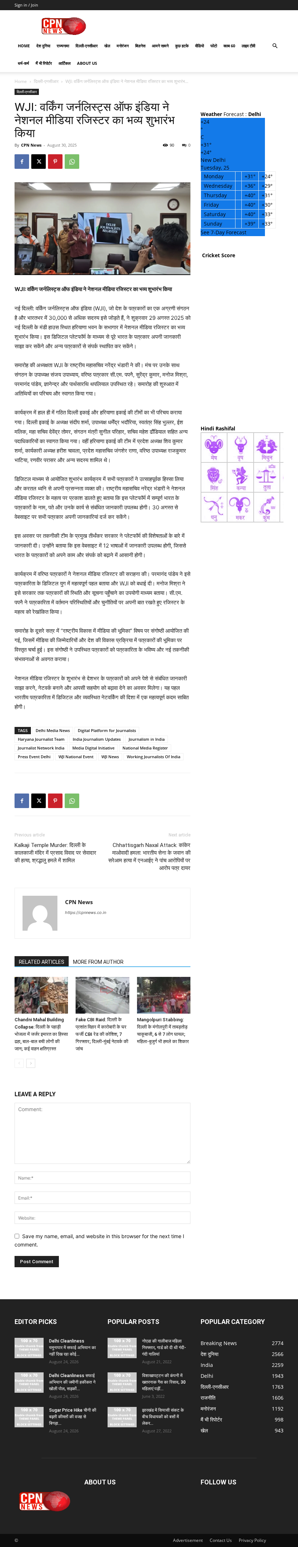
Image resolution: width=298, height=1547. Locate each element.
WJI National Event (76, 756)
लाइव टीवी (248, 45)
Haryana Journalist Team (41, 739)
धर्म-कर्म (23, 63)
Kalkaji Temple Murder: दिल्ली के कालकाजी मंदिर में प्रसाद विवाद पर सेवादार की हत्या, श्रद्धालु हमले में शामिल (55, 853)
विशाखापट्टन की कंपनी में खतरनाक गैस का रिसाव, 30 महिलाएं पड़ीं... (164, 1382)
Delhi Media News (53, 730)
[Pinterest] (55, 161)
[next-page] (30, 1063)
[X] (38, 161)
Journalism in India (147, 739)
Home (24, 45)
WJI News (110, 756)
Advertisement (188, 1540)
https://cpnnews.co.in (85, 912)
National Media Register (145, 748)
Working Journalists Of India (153, 756)
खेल (107, 45)
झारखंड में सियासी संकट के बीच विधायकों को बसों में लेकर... (163, 1417)
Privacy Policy (252, 1540)
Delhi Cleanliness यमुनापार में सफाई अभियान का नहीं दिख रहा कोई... (72, 1348)
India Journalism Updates (97, 739)
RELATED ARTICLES (41, 962)
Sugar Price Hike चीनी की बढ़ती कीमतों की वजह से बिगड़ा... (72, 1417)
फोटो (213, 45)
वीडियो (199, 45)
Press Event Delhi (34, 756)
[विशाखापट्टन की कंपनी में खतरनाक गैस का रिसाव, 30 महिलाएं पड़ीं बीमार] (122, 1382)
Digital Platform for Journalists (107, 730)
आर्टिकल (65, 63)
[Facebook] (22, 161)
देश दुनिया (43, 45)
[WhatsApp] (72, 161)
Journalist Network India (41, 748)
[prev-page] (19, 1063)
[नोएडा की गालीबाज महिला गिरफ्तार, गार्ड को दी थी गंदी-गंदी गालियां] (122, 1348)
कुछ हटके (182, 45)
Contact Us (221, 1540)
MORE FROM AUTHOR (98, 962)
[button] (274, 46)
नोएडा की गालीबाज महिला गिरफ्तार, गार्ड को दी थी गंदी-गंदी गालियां (164, 1348)
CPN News (31, 145)
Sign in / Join (26, 5)
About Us (87, 63)
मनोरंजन (123, 45)
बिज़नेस (140, 45)
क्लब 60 (229, 45)
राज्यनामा (63, 45)
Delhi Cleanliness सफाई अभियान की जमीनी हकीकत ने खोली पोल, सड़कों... (72, 1382)
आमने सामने (160, 45)
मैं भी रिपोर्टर (44, 63)
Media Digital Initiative (93, 748)
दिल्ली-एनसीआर (87, 45)
